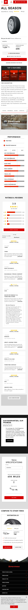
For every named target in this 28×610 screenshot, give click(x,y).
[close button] (26, 597)
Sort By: (14, 234)
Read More (20, 256)
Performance (10, 110)
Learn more (10, 440)
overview (4, 110)
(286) (23, 11)
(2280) (17, 528)
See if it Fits (14, 59)
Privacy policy (11, 603)
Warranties (21, 110)
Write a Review (14, 229)
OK (14, 606)
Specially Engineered (11, 145)
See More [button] (14, 497)
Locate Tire (18, 547)
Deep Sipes (8, 140)
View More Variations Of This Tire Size (14, 62)
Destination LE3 (13, 515)
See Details (8, 547)
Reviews (16, 110)
